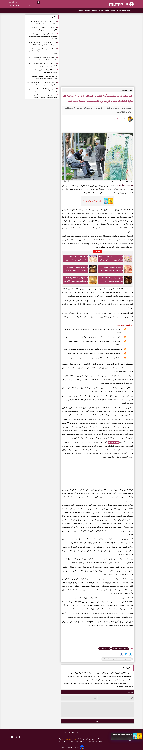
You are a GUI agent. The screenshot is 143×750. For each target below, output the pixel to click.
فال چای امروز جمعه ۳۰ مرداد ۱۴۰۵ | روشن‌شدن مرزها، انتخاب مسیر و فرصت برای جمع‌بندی (93, 358)
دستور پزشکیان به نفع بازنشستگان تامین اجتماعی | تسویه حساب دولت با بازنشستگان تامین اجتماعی (101, 673)
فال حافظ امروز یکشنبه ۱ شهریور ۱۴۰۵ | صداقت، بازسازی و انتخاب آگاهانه (43, 71)
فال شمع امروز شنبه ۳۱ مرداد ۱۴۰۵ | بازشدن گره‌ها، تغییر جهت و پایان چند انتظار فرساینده (76, 280)
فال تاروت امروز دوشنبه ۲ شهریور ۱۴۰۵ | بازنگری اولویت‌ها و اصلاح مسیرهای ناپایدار (111, 258)
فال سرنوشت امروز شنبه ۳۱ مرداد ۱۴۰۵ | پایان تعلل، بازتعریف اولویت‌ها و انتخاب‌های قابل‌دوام (93, 349)
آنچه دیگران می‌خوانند (123, 325)
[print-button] (64, 181)
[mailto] (67, 181)
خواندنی (94, 10)
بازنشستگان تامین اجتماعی (120, 648)
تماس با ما (75, 732)
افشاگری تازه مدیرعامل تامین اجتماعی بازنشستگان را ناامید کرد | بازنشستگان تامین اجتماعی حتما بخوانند (99, 676)
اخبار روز (100, 10)
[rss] (16, 2)
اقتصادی (88, 10)
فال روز (119, 10)
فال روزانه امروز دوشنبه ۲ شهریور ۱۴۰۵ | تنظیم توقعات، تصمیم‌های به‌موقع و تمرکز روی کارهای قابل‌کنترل (43, 51)
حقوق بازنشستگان (113, 442)
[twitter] (126, 654)
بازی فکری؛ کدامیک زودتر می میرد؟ (122, 734)
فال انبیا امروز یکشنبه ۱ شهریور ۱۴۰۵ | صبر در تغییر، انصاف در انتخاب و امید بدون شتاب (111, 269)
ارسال (97, 721)
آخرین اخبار (52, 17)
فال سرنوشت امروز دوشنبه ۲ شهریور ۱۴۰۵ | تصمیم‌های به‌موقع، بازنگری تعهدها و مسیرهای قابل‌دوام (93, 331)
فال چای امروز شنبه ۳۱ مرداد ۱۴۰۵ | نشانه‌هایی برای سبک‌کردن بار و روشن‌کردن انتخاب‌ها (112, 280)
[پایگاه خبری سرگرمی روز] (121, 3)
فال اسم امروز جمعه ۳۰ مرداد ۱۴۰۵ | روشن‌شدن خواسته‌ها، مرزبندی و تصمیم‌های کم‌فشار (94, 353)
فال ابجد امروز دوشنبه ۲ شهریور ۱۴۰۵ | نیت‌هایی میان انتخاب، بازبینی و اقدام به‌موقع (43, 22)
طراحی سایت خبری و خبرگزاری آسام (70, 747)
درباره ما (81, 10)
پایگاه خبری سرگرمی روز (125, 185)
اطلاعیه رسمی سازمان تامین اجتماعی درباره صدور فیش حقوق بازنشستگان (109, 680)
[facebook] (122, 654)
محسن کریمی (118, 119)
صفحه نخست (126, 10)
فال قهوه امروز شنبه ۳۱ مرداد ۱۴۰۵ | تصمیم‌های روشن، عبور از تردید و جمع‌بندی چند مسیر (94, 337)
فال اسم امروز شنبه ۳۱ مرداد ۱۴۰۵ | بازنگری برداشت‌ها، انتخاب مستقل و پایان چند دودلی (77, 269)
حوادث (113, 10)
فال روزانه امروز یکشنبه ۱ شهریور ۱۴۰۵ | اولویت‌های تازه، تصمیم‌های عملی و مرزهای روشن (42, 58)
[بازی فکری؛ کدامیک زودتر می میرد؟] (137, 736)
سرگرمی (107, 10)
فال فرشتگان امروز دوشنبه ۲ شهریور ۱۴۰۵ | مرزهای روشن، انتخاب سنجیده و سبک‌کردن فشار (76, 258)
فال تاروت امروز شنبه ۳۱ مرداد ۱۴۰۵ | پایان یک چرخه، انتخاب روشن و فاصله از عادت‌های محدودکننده (95, 343)
